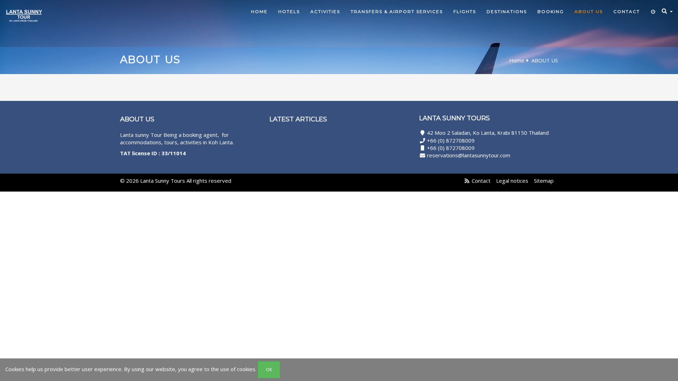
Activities (325, 11)
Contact (626, 11)
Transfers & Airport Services (397, 11)
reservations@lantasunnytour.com (468, 155)
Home (259, 11)
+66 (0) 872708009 (451, 140)
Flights (464, 11)
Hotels (289, 11)
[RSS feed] (467, 180)
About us (589, 11)
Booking (550, 11)
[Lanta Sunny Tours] (23, 22)
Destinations (507, 11)
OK (269, 370)
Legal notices (512, 180)
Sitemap (544, 180)
